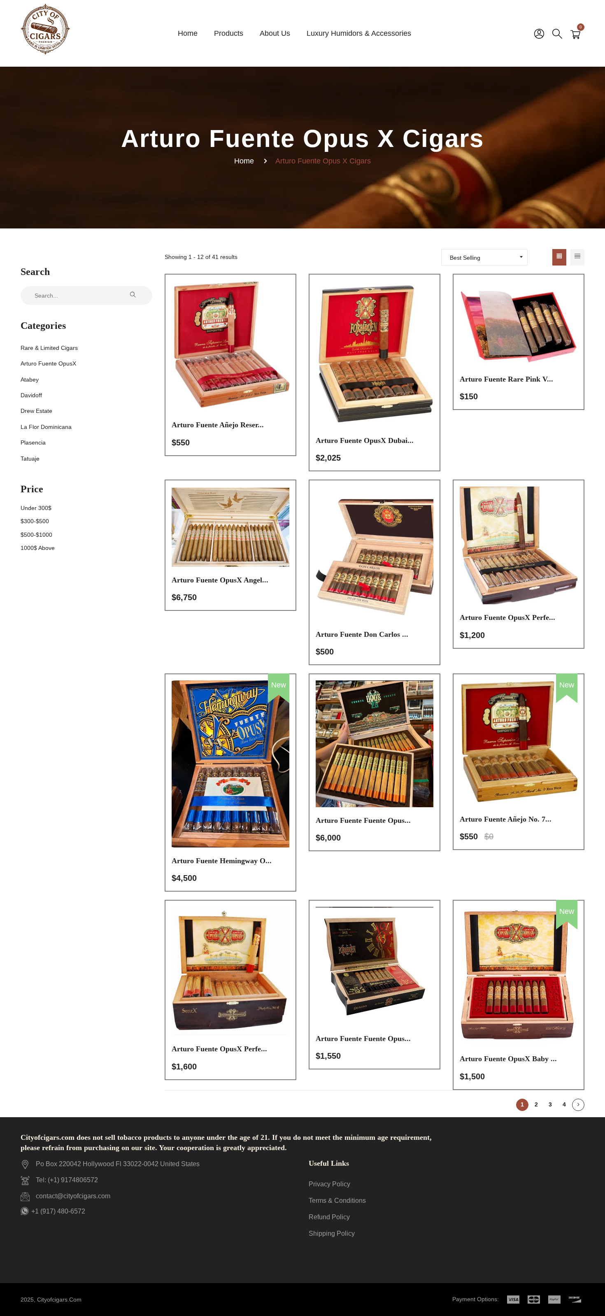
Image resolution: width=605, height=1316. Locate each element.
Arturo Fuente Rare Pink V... (506, 379)
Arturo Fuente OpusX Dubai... (365, 440)
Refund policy (329, 1217)
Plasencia (33, 442)
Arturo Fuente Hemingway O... (222, 861)
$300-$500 (35, 521)
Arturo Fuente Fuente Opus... (363, 820)
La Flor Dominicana (46, 427)
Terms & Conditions (337, 1200)
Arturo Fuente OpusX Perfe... (507, 617)
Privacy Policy (329, 1184)
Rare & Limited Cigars (49, 348)
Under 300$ (36, 508)
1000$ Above (38, 548)
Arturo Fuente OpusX (48, 363)
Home (244, 160)
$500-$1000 (36, 534)
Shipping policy (332, 1233)
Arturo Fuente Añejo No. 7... (505, 819)
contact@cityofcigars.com (73, 1196)
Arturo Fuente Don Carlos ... (362, 634)
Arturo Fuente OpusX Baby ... (508, 1059)
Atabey (30, 379)
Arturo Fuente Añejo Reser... (218, 425)
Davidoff (31, 395)
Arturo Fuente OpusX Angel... (220, 580)
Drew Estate (36, 411)
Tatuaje (30, 458)
